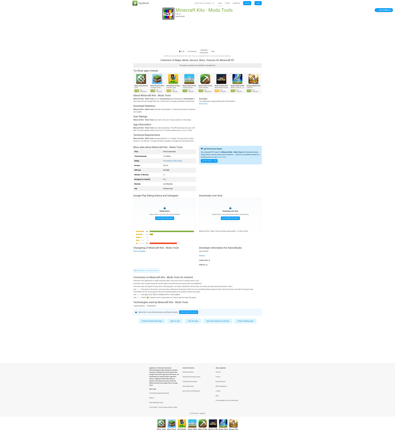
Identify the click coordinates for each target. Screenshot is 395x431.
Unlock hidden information (164, 218)
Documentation (220, 381)
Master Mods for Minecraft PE (237, 86)
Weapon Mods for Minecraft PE (253, 86)
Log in (258, 3)
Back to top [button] (390, 412)
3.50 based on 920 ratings (172, 161)
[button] (230, 260)
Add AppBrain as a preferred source (147, 270)
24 (164, 175)
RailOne (151, 398)
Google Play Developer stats (191, 377)
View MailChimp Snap (156, 402)
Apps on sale (175, 321)
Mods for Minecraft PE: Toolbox (221, 86)
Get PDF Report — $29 (209, 161)
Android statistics (188, 372)
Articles (218, 391)
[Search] (213, 3)
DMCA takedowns (221, 386)
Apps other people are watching (217, 321)
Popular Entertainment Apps (152, 321)
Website (202, 256)
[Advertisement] (195, 34)
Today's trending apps (245, 321)
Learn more (222, 157)
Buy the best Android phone (191, 391)
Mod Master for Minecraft (173, 86)
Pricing (227, 3)
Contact (218, 372)
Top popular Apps (188, 386)
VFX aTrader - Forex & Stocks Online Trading (163, 407)
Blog (217, 395)
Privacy (218, 377)
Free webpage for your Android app (227, 400)
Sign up (247, 3)
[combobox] (203, 3)
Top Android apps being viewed (159, 393)
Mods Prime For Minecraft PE (157, 86)
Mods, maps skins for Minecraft (141, 86)
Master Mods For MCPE (189, 86)
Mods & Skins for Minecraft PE (205, 86)
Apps (220, 3)
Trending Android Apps (189, 381)
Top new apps (193, 321)
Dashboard (236, 3)
